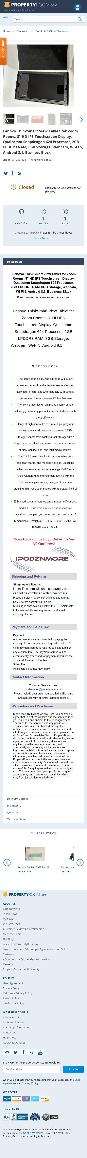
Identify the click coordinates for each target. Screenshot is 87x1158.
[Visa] (17, 1098)
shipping (50, 597)
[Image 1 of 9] (43, 76)
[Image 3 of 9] (37, 119)
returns (65, 597)
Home (6, 31)
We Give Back (11, 924)
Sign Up (73, 1069)
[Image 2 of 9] (23, 119)
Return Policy (11, 998)
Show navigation (7, 19)
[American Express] (35, 1098)
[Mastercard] (26, 1098)
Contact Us (9, 1032)
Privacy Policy (11, 988)
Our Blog (8, 939)
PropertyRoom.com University (21, 969)
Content (4, 51)
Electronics (23, 31)
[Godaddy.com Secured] (50, 1117)
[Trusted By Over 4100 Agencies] (35, 1117)
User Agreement (13, 983)
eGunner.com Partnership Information (26, 959)
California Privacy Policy (17, 993)
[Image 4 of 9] (52, 119)
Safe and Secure (13, 1022)
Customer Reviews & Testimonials (24, 929)
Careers (8, 964)
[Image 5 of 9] (66, 119)
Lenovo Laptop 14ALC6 (73, 867)
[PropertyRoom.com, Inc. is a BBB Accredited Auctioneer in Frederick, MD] (16, 1116)
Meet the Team (12, 934)
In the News (10, 914)
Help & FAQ (10, 1037)
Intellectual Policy (13, 1003)
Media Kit (8, 919)
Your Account (11, 1017)
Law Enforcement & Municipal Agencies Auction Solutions (38, 949)
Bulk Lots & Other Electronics (52, 31)
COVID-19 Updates (14, 1042)
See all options (43, 238)
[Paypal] (7, 1098)
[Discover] (45, 1098)
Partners (8, 954)
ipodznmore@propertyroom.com (43, 689)
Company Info (11, 908)
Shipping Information (16, 1027)
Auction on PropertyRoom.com (21, 944)
